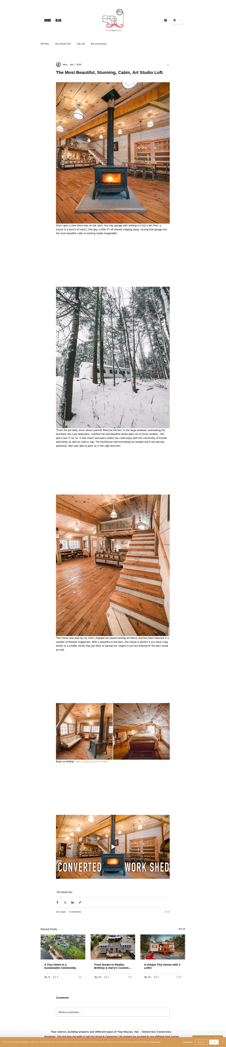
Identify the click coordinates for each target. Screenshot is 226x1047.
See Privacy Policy (155, 1042)
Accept (214, 1042)
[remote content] (113, 261)
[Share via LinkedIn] (72, 902)
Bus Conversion (98, 43)
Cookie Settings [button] (188, 1042)
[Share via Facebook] (57, 902)
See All (181, 929)
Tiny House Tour (63, 43)
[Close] (222, 1042)
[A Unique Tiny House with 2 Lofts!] (162, 946)
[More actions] (168, 64)
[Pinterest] (165, 20)
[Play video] (113, 847)
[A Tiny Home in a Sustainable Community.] (63, 946)
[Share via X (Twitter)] (64, 902)
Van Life (81, 43)
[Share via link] (80, 902)
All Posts (45, 43)
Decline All (201, 1042)
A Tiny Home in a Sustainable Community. (60, 966)
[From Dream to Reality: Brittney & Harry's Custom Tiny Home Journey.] (113, 947)
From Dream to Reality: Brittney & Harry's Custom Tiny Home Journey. (111, 966)
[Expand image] (84, 731)
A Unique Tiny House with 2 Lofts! (162, 966)
